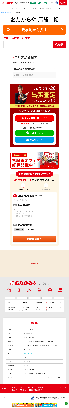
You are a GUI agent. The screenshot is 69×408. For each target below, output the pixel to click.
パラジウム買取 (38, 309)
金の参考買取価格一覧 (39, 302)
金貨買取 (37, 307)
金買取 (10, 302)
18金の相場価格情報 (12, 307)
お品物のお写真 (23, 224)
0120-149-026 (43, 3)
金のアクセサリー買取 (26, 307)
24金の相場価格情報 (38, 304)
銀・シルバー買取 (25, 309)
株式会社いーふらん (17, 387)
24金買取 (24, 304)
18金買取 (50, 304)
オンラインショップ (57, 8)
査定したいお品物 (28, 195)
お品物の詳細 (22, 205)
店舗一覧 (48, 8)
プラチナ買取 (11, 309)
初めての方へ (18, 8)
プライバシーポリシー (57, 387)
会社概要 (30, 387)
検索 (60, 44)
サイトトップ (10, 8)
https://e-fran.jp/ (28, 353)
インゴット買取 (51, 302)
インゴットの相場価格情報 (13, 304)
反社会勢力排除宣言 (17, 390)
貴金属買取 (50, 307)
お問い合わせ (41, 387)
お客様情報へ (34, 239)
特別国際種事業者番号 (35, 390)
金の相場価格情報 (25, 302)
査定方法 (42, 8)
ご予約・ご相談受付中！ (63, 3)
